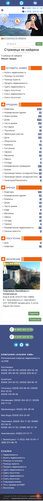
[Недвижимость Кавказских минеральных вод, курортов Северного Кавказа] (2, 39)
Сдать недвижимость (13, 470)
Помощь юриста (11, 464)
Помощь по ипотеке (12, 461)
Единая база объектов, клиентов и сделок (27, 498)
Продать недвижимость (14, 467)
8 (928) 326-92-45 (34, 11)
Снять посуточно (11, 479)
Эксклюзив (8, 488)
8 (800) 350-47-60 (33, 8)
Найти (39, 44)
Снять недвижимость (13, 476)
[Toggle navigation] (1, 10)
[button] (37, 288)
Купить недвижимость (14, 458)
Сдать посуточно (11, 473)
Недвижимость (10, 455)
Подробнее (33, 313)
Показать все (35, 320)
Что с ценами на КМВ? (14, 485)
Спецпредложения (12, 482)
